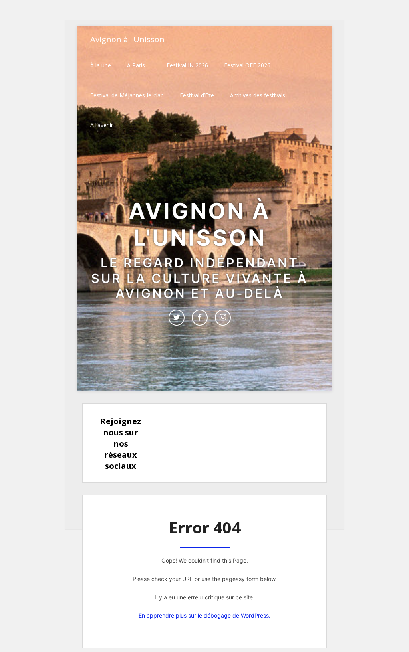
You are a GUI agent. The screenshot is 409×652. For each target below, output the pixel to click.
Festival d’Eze (197, 95)
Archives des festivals (257, 95)
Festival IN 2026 (187, 65)
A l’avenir (101, 125)
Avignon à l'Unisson (127, 39)
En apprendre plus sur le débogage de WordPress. (204, 615)
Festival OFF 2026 (247, 65)
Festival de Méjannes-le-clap (127, 95)
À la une (100, 65)
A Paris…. (139, 65)
